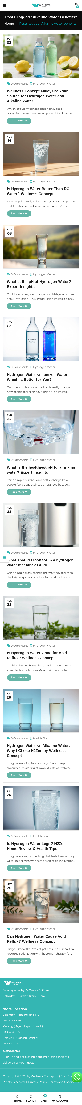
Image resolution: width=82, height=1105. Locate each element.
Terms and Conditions (64, 1082)
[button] (76, 5)
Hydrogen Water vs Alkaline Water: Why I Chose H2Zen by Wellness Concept (38, 751)
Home (9, 23)
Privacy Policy (37, 1082)
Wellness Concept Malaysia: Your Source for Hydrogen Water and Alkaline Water (37, 96)
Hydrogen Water (44, 83)
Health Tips (40, 738)
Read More (18, 120)
